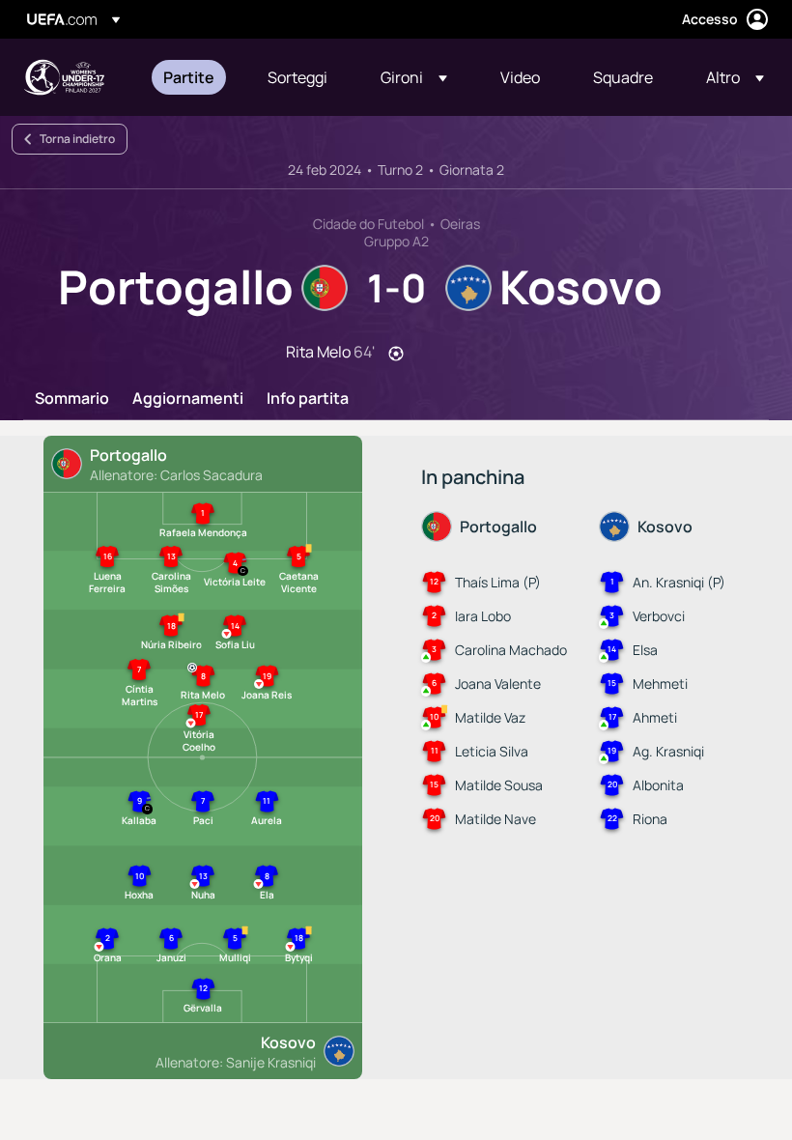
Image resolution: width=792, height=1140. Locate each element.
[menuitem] (191, 77)
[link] (189, 77)
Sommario (72, 399)
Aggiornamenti (187, 399)
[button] (414, 77)
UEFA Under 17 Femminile (63, 77)
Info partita (308, 399)
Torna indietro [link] (77, 138)
